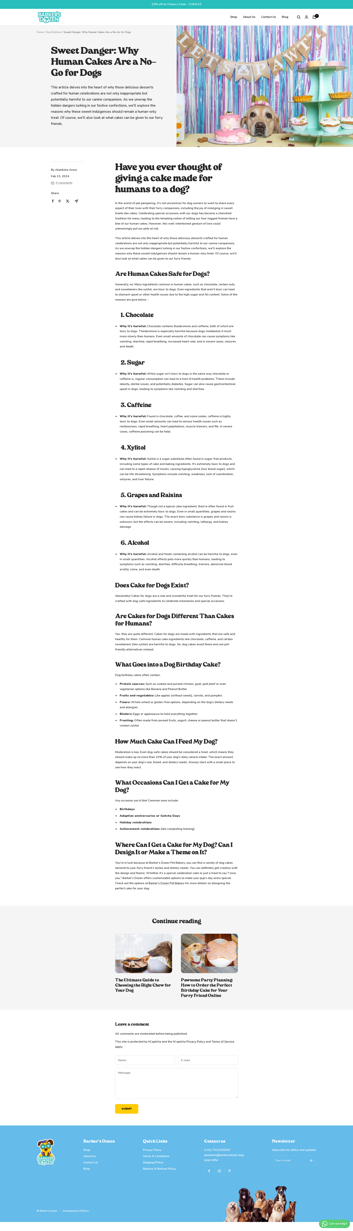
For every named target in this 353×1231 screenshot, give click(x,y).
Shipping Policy (153, 1162)
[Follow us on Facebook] (209, 1171)
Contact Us (268, 17)
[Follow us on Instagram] (219, 1171)
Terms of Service (223, 1042)
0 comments (64, 183)
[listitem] (53, 201)
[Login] (306, 17)
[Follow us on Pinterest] (229, 1171)
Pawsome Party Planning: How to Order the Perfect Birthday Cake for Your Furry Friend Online (207, 987)
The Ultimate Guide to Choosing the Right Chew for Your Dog (143, 985)
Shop (233, 17)
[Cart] (314, 17)
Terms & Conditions (156, 1156)
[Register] (311, 1160)
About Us (249, 17)
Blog (285, 17)
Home (40, 32)
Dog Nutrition (53, 32)
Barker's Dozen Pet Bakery (166, 883)
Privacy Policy (195, 1042)
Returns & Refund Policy (159, 1169)
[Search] (298, 17)
